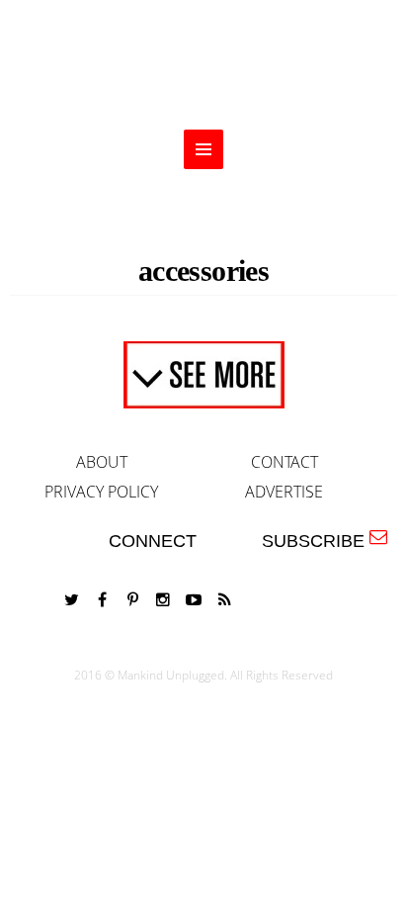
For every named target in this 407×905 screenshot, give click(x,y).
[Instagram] (163, 600)
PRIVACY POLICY (101, 491)
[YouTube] (193, 600)
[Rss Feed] (224, 600)
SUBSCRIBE (318, 541)
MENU (203, 149)
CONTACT (284, 462)
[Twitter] (71, 600)
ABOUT (101, 462)
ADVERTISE (284, 491)
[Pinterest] (132, 600)
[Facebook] (102, 600)
